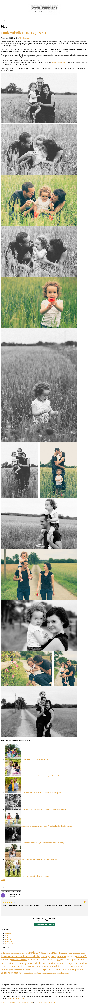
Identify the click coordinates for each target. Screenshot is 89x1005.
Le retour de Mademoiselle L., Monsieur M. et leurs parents (41, 793)
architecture (5, 953)
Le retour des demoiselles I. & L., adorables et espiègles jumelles (43, 809)
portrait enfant (79, 963)
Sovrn (3, 880)
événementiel (65, 973)
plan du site (5, 1002)
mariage (45, 956)
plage (58, 960)
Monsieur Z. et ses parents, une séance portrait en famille (40, 776)
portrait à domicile (63, 969)
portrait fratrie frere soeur (63, 966)
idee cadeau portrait (45, 952)
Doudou (27, 953)
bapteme (8, 933)
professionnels (10, 943)
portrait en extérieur (59, 963)
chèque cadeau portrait (59, 62)
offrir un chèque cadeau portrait (45, 1002)
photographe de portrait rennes (42, 959)
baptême (13, 953)
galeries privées (27, 1002)
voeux (43, 973)
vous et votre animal (54, 973)
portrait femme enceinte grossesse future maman (25, 966)
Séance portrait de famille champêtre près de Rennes (39, 859)
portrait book (66, 959)
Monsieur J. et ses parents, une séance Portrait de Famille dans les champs (46, 826)
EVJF (31, 953)
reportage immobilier (29, 973)
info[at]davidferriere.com (15, 998)
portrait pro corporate (38, 969)
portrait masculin (16, 969)
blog (20, 38)
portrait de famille (36, 963)
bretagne (17, 953)
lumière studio (31, 956)
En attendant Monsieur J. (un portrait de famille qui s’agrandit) (42, 843)
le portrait (26, 38)
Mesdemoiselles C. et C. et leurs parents (35, 759)
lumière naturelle (12, 956)
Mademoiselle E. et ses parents (23, 33)
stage (38, 973)
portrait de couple (16, 963)
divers (7, 937)
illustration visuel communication (72, 953)
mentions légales (15, 1002)
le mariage (8, 939)
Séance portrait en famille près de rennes (35, 876)
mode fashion (71, 956)
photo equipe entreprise (19, 960)
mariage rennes (58, 956)
